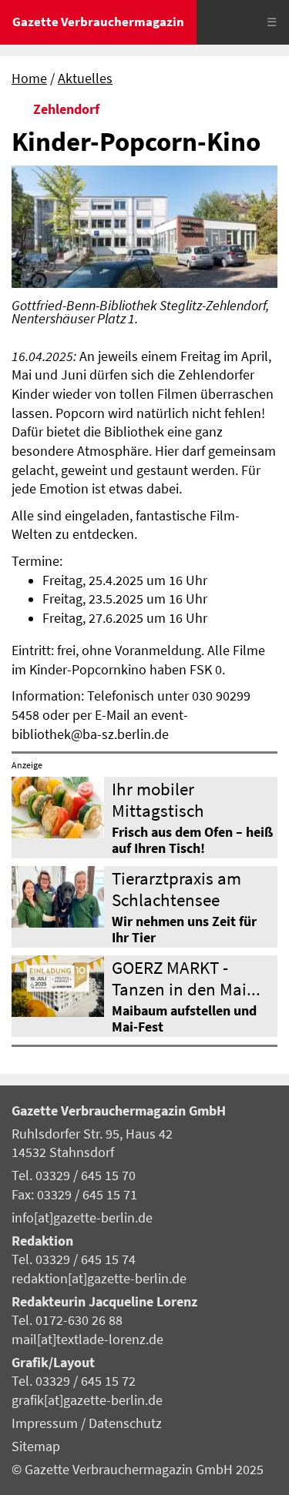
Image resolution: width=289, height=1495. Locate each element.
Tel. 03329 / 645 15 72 (74, 1381)
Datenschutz (125, 1423)
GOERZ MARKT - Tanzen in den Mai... (186, 977)
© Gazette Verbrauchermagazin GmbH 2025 (138, 1469)
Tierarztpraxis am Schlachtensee (176, 888)
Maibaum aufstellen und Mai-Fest (184, 1018)
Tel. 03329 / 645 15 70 (74, 1175)
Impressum (46, 1423)
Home (29, 78)
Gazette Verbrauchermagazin (98, 21)
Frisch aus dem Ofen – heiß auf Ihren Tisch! (192, 840)
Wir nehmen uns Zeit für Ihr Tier (184, 929)
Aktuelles (85, 78)
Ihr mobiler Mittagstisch (158, 799)
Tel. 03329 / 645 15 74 (74, 1259)
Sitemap (36, 1446)
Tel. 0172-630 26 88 (67, 1320)
